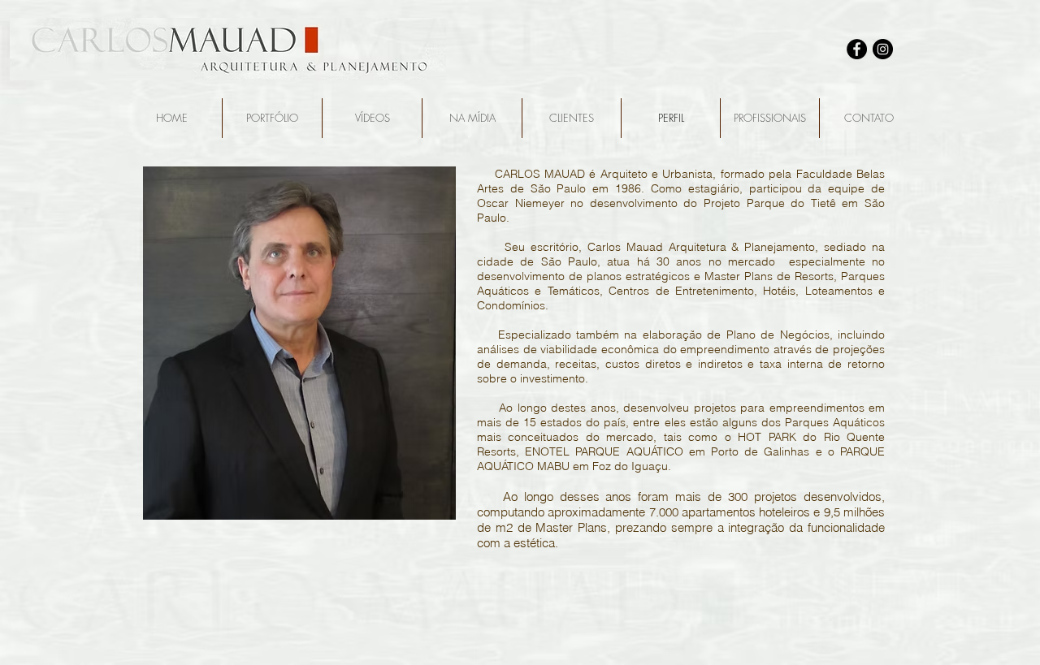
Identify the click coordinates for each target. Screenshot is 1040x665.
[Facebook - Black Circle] (857, 49)
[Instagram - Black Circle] (883, 49)
